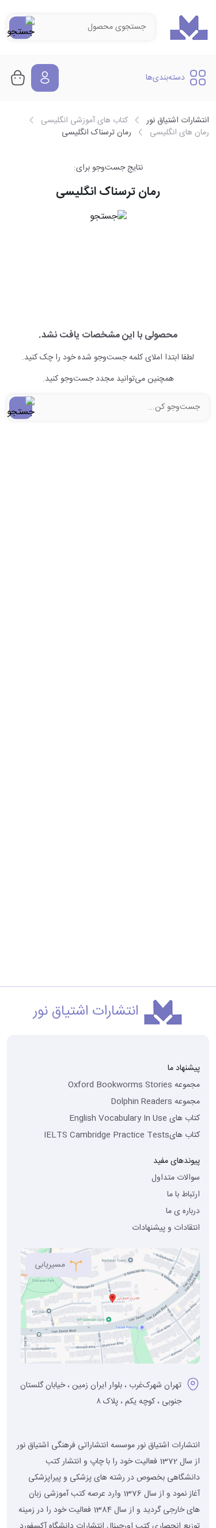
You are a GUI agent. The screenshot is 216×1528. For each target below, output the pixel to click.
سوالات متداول (175, 1178)
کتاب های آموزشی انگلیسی (84, 120)
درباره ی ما (183, 1211)
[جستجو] (20, 27)
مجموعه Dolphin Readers (155, 1102)
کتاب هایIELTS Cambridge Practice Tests (122, 1135)
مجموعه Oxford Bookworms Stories (134, 1085)
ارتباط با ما (183, 1195)
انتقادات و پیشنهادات (166, 1228)
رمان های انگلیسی (179, 133)
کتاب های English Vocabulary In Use (134, 1118)
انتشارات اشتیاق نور (177, 120)
